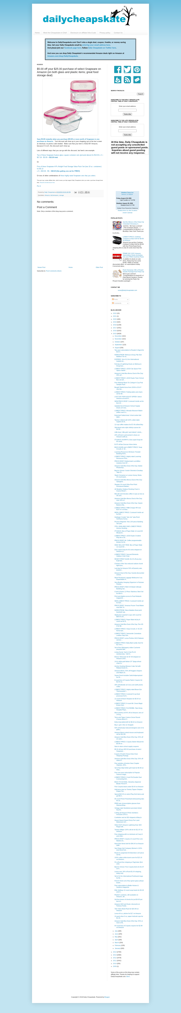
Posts (116, 299)
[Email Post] (75, 192)
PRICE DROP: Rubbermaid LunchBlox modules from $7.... (127, 462)
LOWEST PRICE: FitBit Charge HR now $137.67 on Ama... (128, 508)
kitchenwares (54, 195)
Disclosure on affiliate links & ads (83, 33)
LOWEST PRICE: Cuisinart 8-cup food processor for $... (127, 695)
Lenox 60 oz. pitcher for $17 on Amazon (128, 913)
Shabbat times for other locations (127, 210)
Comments (117, 303)
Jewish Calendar (127, 212)
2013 (115, 955)
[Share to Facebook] (86, 192)
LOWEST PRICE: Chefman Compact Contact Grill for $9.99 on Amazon (133, 238)
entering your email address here (96, 45)
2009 (115, 966)
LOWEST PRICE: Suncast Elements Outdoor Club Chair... (126, 555)
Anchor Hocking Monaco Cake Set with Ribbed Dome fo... (128, 667)
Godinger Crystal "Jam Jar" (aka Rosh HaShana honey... (127, 518)
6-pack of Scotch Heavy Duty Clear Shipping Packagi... (126, 755)
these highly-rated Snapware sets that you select (77, 176)
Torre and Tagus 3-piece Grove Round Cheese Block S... (127, 718)
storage (61, 195)
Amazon (47, 195)
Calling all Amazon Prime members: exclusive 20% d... (126, 813)
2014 (115, 952)
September (119, 345)
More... (128, 976)
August (117, 348)
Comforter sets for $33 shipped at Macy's (128, 817)
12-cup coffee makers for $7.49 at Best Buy (129, 424)
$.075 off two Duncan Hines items (126, 444)
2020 (115, 319)
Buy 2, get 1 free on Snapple (124, 725)
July (116, 931)
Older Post (99, 267)
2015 (115, 333)
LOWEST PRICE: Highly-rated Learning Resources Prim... (128, 457)
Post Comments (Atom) (53, 271)
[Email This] (79, 192)
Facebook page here (72, 48)
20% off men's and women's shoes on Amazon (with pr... (127, 436)
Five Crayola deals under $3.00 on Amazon (129, 787)
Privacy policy (105, 33)
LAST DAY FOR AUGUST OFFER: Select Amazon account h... (128, 397)
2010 (115, 963)
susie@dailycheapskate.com (127, 290)
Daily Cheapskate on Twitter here (102, 48)
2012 (115, 958)
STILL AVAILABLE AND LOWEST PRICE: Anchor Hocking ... (128, 527)
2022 (115, 313)
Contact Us (118, 33)
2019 (115, 322)
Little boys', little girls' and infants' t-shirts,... (129, 432)
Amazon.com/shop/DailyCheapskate (62, 56)
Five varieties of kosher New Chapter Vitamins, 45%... (127, 764)
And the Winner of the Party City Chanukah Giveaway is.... (133, 223)
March (117, 942)
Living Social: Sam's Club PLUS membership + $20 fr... (125, 653)
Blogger (107, 997)
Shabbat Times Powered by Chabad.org (127, 208)
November (118, 339)
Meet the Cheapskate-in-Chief (55, 33)
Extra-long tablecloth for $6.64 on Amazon (128, 722)
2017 (115, 328)
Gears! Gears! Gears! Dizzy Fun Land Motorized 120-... (127, 821)
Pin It (39, 186)
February (118, 945)
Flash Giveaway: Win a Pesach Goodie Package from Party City (133, 271)
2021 (115, 316)
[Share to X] (84, 192)
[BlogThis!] (81, 192)
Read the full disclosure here (47, 182)
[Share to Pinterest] (88, 192)
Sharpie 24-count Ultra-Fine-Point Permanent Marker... (126, 485)
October (117, 342)
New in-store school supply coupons (127, 746)
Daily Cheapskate (49, 192)
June (116, 934)
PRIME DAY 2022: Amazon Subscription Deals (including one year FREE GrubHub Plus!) (133, 255)
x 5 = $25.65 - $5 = (58, 171)
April (116, 940)
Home (37, 33)
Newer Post (41, 267)
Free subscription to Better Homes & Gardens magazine (127, 886)
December (118, 336)
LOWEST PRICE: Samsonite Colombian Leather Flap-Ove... (128, 634)
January (118, 948)
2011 (115, 960)
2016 (115, 331)
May (116, 937)
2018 (115, 325)
